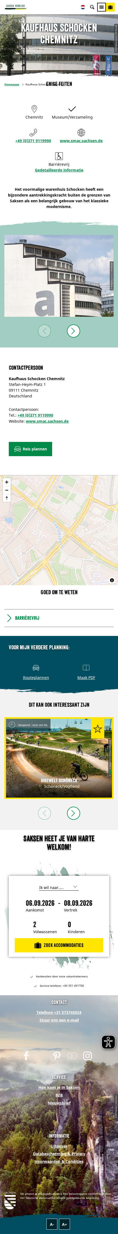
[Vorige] (44, 331)
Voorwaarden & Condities (59, 1161)
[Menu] (101, 7)
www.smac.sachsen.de (81, 140)
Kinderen (76, 932)
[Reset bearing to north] (7, 498)
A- (52, 1224)
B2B (59, 1095)
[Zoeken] (92, 7)
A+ (64, 1224)
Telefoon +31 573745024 (59, 1012)
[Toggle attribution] (112, 580)
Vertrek (70, 910)
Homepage (11, 84)
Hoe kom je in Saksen (59, 1087)
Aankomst (35, 910)
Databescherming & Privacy (59, 1153)
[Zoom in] (7, 482)
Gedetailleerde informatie (59, 170)
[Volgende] (73, 331)
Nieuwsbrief (59, 1103)
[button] (30, 449)
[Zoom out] (7, 490)
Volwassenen (45, 932)
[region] (59, 530)
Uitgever (59, 1146)
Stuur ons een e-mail (59, 1020)
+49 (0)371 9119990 (33, 140)
